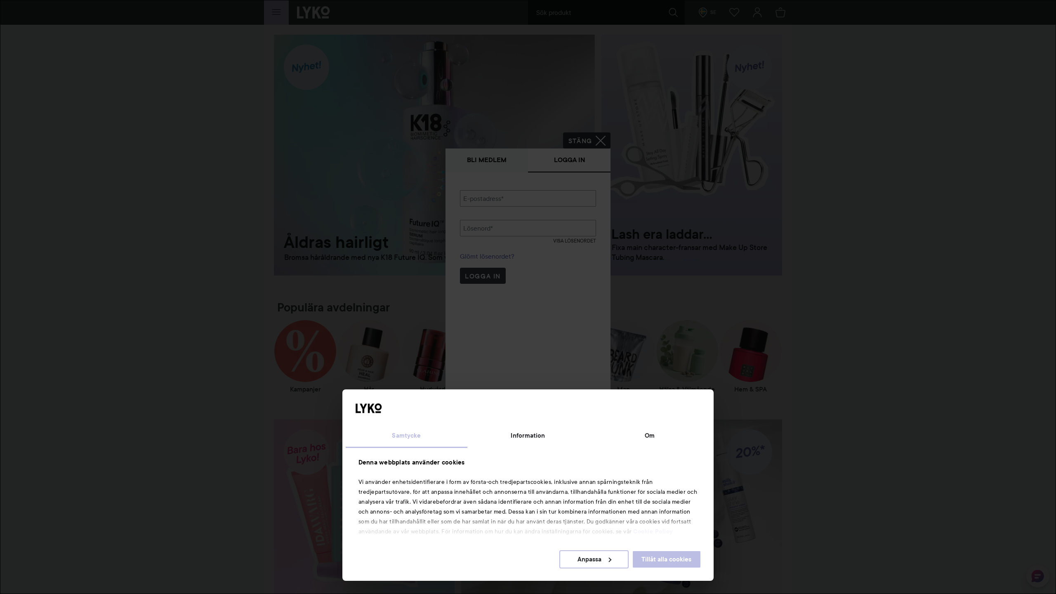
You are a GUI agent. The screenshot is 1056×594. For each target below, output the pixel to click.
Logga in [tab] (569, 160)
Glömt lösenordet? (487, 256)
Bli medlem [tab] (487, 160)
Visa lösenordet (574, 241)
